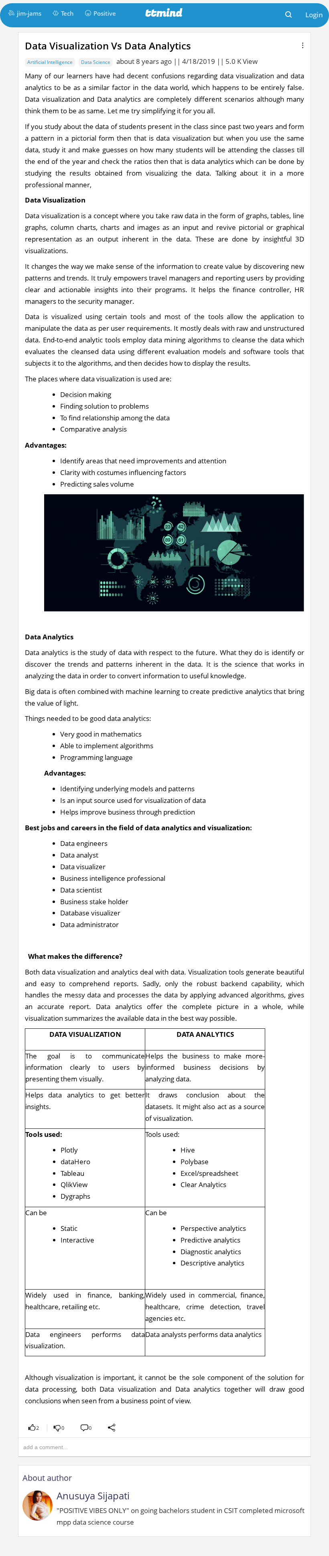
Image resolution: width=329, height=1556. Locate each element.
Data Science (95, 62)
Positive (104, 13)
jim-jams (29, 13)
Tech (67, 13)
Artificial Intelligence (50, 62)
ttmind (164, 13)
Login (314, 14)
